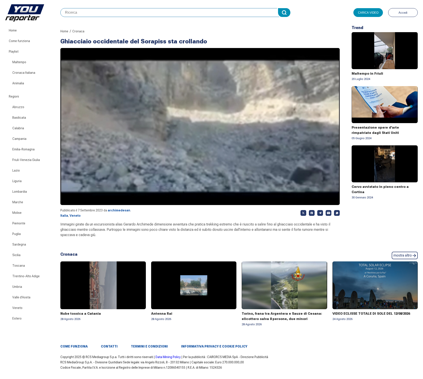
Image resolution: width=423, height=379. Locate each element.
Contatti (109, 346)
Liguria (17, 181)
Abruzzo (18, 107)
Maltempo (19, 62)
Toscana (18, 265)
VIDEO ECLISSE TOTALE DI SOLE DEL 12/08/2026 (371, 314)
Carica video (368, 12)
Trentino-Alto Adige (26, 276)
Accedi (403, 12)
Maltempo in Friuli (367, 74)
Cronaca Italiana (23, 72)
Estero (17, 318)
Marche (17, 202)
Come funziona (19, 41)
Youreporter (32, 13)
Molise (17, 212)
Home (13, 30)
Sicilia (16, 255)
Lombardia (19, 191)
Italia (64, 215)
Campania (19, 139)
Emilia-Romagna (23, 149)
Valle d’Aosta (21, 297)
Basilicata (19, 117)
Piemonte (18, 223)
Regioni (14, 96)
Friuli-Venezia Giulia (26, 160)
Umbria (17, 286)
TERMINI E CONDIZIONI (149, 346)
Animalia (18, 83)
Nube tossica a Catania (80, 314)
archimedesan (119, 210)
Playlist (14, 51)
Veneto (17, 308)
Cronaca (78, 31)
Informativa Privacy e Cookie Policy (214, 346)
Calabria (18, 128)
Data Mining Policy (168, 357)
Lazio (16, 170)
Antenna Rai (161, 314)
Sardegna (19, 244)
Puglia (16, 234)
